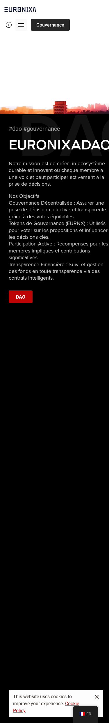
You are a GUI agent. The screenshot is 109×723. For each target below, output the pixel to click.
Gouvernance (50, 25)
